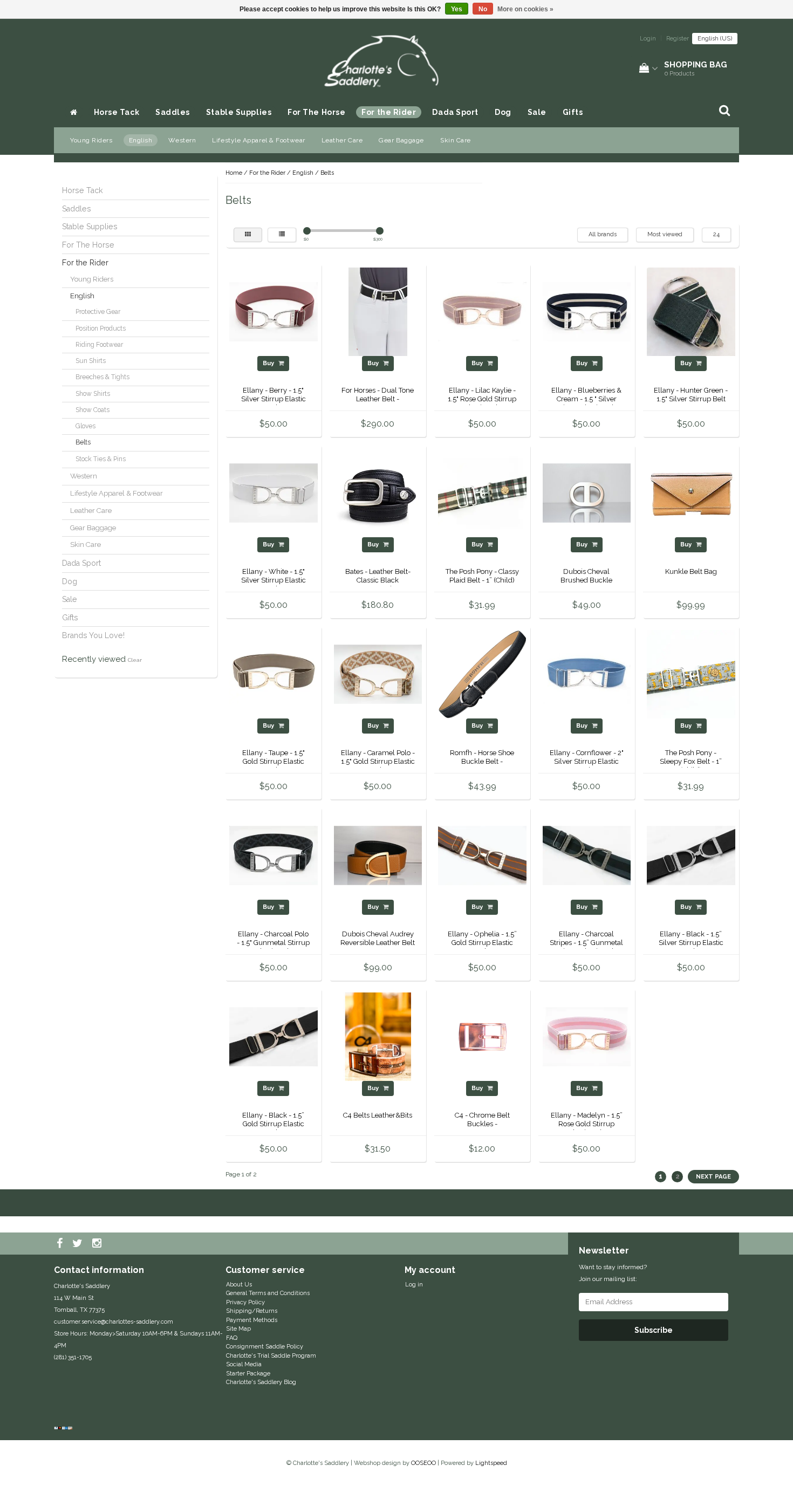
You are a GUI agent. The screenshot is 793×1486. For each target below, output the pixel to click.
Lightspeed (491, 1463)
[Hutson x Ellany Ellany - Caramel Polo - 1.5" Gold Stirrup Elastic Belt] (378, 673)
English (141, 140)
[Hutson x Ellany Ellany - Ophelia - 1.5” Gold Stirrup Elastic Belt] (482, 855)
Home (233, 172)
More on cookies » (525, 9)
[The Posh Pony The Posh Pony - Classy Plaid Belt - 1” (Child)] (482, 492)
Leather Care (342, 140)
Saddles (172, 112)
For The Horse (316, 112)
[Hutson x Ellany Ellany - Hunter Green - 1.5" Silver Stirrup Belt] (691, 311)
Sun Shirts (91, 361)
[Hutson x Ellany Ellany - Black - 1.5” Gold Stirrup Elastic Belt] (273, 1036)
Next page (713, 1176)
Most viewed (664, 234)
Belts (83, 442)
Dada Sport (455, 112)
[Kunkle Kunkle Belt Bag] (691, 492)
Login (648, 38)
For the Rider (388, 112)
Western (182, 140)
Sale (537, 112)
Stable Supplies (238, 112)
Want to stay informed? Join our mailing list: (613, 1273)
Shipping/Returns (251, 1310)
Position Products (101, 328)
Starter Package (248, 1373)
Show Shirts (93, 394)
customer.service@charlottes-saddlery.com (113, 1321)
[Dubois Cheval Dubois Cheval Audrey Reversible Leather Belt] (378, 855)
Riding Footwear (99, 344)
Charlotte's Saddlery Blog (261, 1382)
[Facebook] (61, 1244)
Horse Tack (117, 112)
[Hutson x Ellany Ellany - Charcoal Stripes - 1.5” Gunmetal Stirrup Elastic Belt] (587, 855)
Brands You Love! (93, 635)
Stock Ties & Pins (101, 459)
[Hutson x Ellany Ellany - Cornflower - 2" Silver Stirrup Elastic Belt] (587, 673)
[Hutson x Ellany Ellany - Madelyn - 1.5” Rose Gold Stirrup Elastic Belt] (587, 1036)
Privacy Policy (245, 1302)
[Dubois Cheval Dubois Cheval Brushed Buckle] (587, 492)
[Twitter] (78, 1244)
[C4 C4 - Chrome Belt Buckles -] (482, 1036)
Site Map (238, 1328)
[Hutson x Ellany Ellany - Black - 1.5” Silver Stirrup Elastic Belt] (691, 855)
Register (677, 38)
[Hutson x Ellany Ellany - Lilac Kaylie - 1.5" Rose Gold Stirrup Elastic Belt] (482, 311)
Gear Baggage (401, 140)
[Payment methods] (64, 1428)
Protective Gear (98, 312)
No (482, 9)
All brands (603, 234)
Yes (456, 9)
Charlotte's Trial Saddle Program (271, 1355)
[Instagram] (98, 1244)
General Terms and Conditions (268, 1293)
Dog (503, 112)
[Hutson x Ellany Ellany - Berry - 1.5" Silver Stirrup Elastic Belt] (273, 311)
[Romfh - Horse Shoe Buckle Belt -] (482, 673)
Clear (135, 660)
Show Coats (93, 410)
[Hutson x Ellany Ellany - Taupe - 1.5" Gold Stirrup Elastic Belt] (273, 673)
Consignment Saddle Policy (264, 1346)
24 (716, 234)
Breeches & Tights (102, 377)
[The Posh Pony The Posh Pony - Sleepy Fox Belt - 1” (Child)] (691, 673)
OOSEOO (423, 1463)
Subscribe (653, 1330)
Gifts (573, 112)
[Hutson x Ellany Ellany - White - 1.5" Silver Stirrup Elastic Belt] (273, 492)
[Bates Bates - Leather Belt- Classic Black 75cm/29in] (378, 492)
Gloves (85, 426)
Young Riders (91, 140)
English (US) (715, 38)
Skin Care (455, 140)
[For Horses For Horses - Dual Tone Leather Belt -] (378, 311)
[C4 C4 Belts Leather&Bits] (378, 1036)
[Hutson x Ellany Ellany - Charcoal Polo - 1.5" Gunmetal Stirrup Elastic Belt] (273, 855)
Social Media (244, 1364)
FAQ (231, 1337)
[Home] (74, 112)
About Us (239, 1284)
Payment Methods (251, 1320)
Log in (414, 1284)
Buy (269, 363)
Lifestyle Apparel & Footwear (258, 140)
